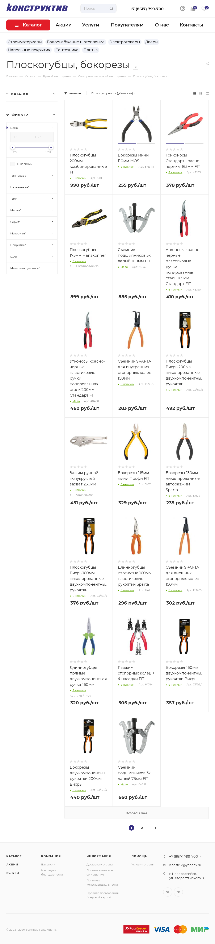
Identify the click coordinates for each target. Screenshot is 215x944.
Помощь (139, 856)
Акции (12, 864)
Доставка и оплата (100, 864)
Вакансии (48, 864)
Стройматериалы (25, 42)
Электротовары (125, 42)
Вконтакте (167, 892)
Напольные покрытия (29, 50)
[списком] (201, 93)
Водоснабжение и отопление (76, 42)
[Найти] (111, 8)
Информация (99, 856)
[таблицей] (207, 93)
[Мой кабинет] (182, 9)
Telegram (178, 892)
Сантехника (67, 50)
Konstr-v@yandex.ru (185, 865)
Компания (51, 856)
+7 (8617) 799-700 (147, 9)
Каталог (14, 856)
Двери (151, 42)
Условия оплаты (142, 864)
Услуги (12, 872)
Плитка (91, 50)
